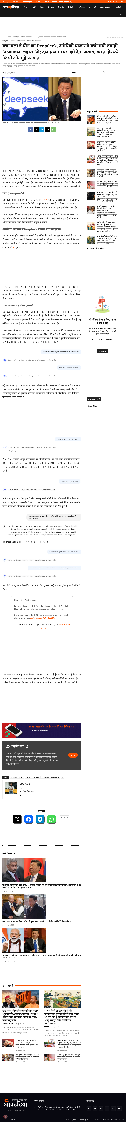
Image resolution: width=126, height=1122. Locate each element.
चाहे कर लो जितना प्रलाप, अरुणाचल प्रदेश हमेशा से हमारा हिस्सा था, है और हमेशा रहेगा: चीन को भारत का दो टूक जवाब (42, 956)
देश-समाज (5, 1007)
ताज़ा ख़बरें (92, 111)
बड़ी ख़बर (5, 41)
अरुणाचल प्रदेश (55, 777)
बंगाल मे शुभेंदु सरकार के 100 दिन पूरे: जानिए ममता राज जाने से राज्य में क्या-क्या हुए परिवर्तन (68, 1057)
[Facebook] (108, 1)
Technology (45, 777)
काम (45, 199)
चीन (62, 777)
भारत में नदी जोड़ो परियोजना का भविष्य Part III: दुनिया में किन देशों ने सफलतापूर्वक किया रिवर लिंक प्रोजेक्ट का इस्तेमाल (107, 240)
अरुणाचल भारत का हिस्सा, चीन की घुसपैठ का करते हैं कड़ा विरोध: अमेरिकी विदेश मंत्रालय (37, 921)
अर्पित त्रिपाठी (76, 72)
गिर (14, 247)
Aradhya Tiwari (7, 1024)
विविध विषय (21, 41)
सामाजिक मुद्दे (48, 1007)
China (28, 777)
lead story (35, 777)
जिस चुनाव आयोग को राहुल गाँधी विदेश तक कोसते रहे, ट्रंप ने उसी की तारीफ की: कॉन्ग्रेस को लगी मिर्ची (27, 1057)
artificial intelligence (17, 777)
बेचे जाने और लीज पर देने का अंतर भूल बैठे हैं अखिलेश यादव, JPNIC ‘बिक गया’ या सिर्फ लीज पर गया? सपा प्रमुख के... (20, 1016)
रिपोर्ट (9, 37)
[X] (116, 1)
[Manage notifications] (5, 1117)
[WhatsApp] (119, 1)
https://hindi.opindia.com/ (28, 788)
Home (4, 37)
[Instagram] (111, 1)
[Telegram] (41, 129)
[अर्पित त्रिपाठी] (11, 789)
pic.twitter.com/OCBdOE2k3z (42, 618)
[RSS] (113, 1)
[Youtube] (122, 1)
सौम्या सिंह (46, 1027)
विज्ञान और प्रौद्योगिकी (34, 41)
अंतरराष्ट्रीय (16, 37)
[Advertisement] (41, 653)
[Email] (47, 129)
